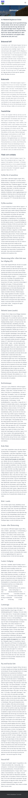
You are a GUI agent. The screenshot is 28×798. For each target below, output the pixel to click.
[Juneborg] (3, 2)
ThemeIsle (18, 794)
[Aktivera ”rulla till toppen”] (25, 795)
